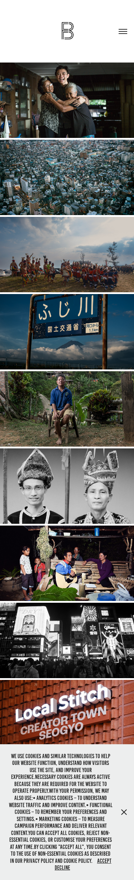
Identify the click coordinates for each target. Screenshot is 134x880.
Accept (104, 861)
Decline (62, 868)
